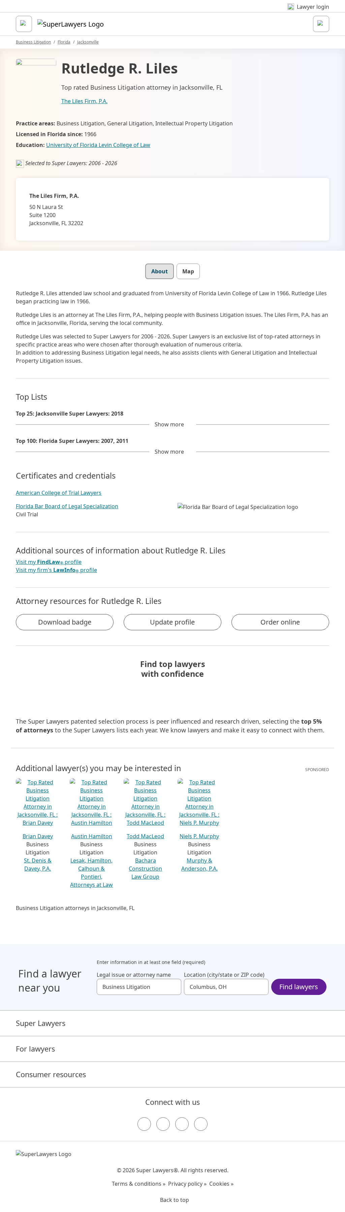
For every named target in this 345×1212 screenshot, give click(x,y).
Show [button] (169, 424)
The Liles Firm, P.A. (84, 101)
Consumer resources (51, 1074)
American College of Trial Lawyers (58, 492)
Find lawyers (298, 986)
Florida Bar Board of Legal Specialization (67, 506)
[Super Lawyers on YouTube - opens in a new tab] (182, 1124)
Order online (280, 622)
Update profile (172, 622)
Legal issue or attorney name (134, 974)
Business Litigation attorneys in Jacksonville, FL (75, 908)
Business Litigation (33, 42)
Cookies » (221, 1183)
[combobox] (139, 987)
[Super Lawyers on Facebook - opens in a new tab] (144, 1124)
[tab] (159, 271)
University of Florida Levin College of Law (98, 145)
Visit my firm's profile (56, 570)
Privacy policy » (187, 1183)
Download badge (64, 622)
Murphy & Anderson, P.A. (199, 864)
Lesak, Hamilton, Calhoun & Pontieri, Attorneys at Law (91, 872)
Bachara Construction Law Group (145, 868)
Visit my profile (49, 562)
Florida (64, 42)
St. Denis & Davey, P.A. (38, 864)
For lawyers (35, 1049)
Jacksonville (88, 42)
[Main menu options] (24, 24)
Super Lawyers (40, 1023)
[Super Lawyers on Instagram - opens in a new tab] (163, 1124)
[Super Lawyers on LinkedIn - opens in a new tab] (201, 1124)
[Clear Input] (173, 987)
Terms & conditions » (138, 1183)
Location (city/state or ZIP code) (224, 974)
